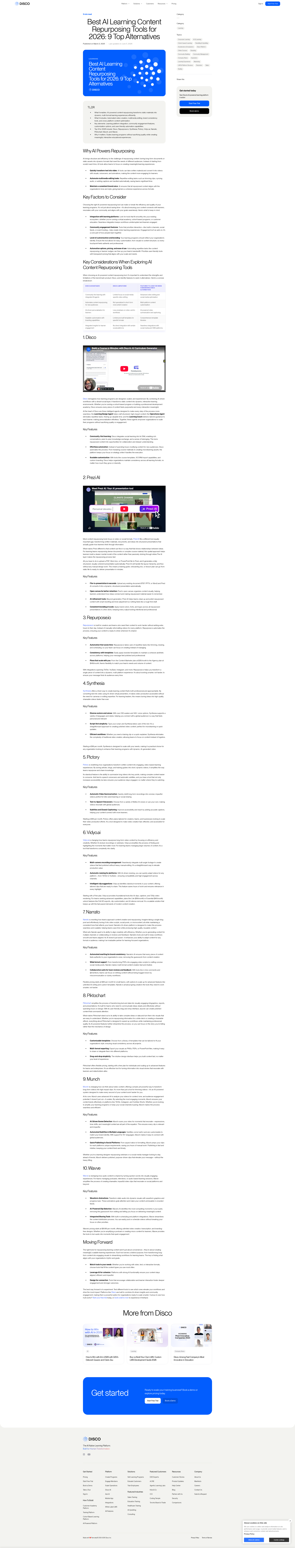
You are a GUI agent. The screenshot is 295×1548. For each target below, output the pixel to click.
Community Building (184, 54)
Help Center (176, 1485)
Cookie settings (279, 1540)
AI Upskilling (132, 1510)
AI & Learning (197, 39)
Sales (207, 65)
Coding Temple (155, 1498)
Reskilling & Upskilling (201, 43)
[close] (290, 1521)
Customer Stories (178, 1477)
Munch (86, 1087)
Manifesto (197, 1481)
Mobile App (109, 1498)
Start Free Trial (273, 4)
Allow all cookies (254, 1540)
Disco (85, 399)
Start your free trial (100, 1298)
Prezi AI (136, 539)
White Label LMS (111, 1507)
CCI (151, 1494)
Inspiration (194, 58)
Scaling (180, 69)
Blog (173, 1490)
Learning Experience (184, 61)
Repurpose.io (88, 625)
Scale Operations (111, 1485)
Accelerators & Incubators (186, 47)
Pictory (85, 765)
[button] (125, 4)
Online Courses (182, 50)
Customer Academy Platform (90, 1507)
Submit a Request (200, 1494)
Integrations (109, 1503)
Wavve (85, 1176)
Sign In (85, 1494)
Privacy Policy (195, 1538)
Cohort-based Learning (185, 43)
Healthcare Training (134, 1506)
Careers (197, 1485)
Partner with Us (177, 1494)
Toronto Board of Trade (158, 1503)
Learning (180, 28)
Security (175, 1498)
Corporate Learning (184, 39)
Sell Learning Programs (136, 1477)
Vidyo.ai (86, 840)
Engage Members (111, 1481)
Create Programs (111, 1477)
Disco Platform (201, 47)
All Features (109, 1511)
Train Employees (133, 1485)
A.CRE (152, 1481)
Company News (183, 58)
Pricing (174, 4)
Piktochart (87, 1003)
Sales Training (132, 1497)
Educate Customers (134, 1481)
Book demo (194, 111)
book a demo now (121, 1298)
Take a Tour (87, 1490)
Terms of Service (207, 1538)
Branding (193, 50)
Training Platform (88, 1512)
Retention (199, 65)
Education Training (134, 1501)
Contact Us (198, 1490)
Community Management (200, 54)
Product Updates (178, 1481)
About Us (197, 1477)
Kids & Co (153, 1490)
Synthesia (87, 691)
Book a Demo (170, 1401)
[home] (58, 4)
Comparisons (176, 1503)
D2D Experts (154, 1477)
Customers (150, 4)
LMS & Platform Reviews (185, 65)
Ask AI (107, 1494)
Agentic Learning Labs (157, 1485)
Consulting (131, 1514)
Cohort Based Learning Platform (91, 1518)
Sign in (260, 4)
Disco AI (108, 1490)
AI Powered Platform (90, 1523)
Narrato (86, 920)
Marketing (197, 61)
